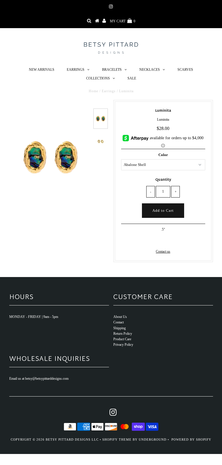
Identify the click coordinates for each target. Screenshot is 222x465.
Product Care (122, 339)
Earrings (109, 91)
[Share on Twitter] (162, 240)
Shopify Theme (117, 439)
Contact (118, 322)
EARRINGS (75, 70)
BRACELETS (112, 70)
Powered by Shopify (191, 439)
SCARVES (185, 70)
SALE (131, 78)
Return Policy (122, 334)
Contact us (163, 251)
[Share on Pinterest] (172, 240)
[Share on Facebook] (153, 240)
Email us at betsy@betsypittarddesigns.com (39, 379)
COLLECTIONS (98, 78)
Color (163, 155)
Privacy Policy (123, 345)
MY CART (122, 21)
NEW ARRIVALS (41, 70)
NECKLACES (149, 70)
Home (93, 91)
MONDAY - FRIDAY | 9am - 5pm (33, 317)
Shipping (119, 328)
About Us (120, 317)
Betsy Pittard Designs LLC (72, 439)
